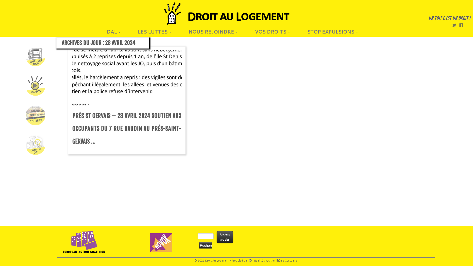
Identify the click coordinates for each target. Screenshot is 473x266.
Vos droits (271, 31)
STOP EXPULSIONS (331, 31)
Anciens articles (225, 237)
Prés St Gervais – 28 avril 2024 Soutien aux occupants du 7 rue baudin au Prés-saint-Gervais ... (126, 128)
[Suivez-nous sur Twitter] (455, 25)
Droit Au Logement (217, 261)
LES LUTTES (153, 31)
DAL (112, 31)
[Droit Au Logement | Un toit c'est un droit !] (236, 13)
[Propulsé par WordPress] (250, 259)
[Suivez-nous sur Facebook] (462, 25)
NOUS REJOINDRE (211, 31)
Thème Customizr (286, 261)
